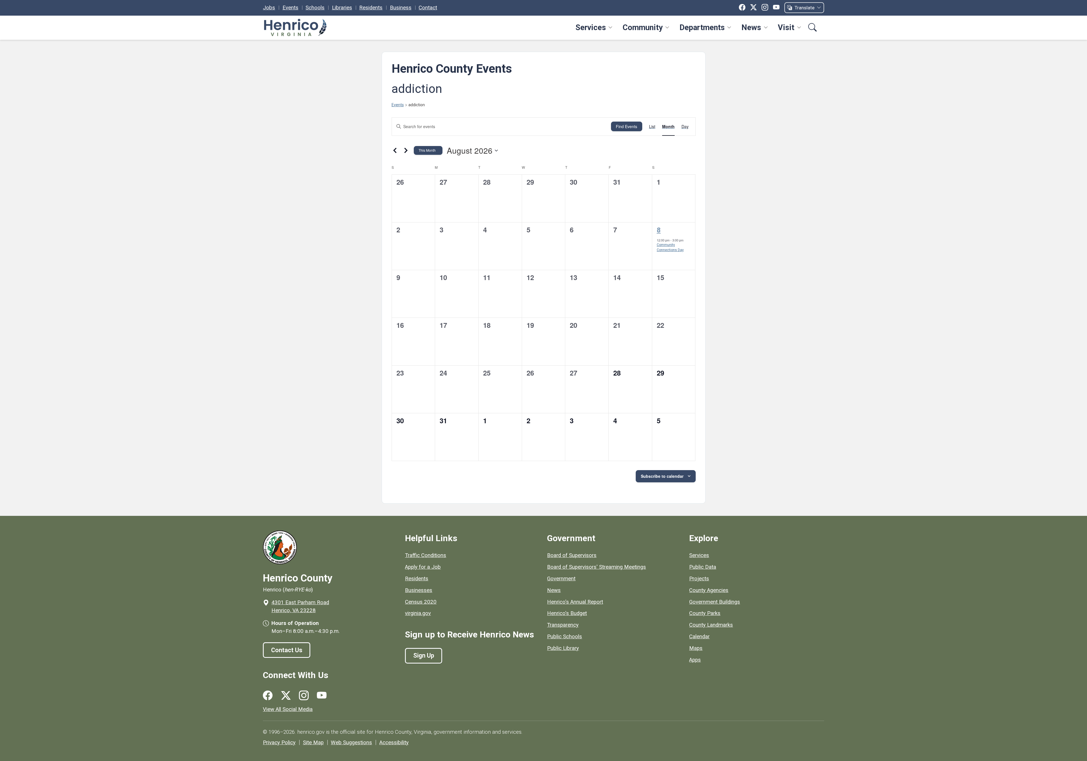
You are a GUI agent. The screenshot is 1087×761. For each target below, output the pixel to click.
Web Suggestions (351, 742)
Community (643, 27)
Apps (695, 660)
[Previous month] (395, 150)
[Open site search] (812, 27)
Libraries (342, 8)
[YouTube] (776, 7)
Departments (702, 27)
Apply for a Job (423, 567)
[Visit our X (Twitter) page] (286, 695)
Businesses (418, 590)
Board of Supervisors (572, 555)
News (751, 27)
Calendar (699, 636)
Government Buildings (714, 602)
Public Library (563, 648)
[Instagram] (765, 7)
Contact (428, 8)
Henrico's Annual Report (575, 602)
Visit (786, 27)
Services (590, 27)
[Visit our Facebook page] (268, 695)
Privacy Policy (279, 742)
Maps (696, 648)
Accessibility (394, 742)
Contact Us (286, 650)
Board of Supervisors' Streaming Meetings (596, 567)
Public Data (702, 567)
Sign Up (423, 655)
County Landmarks (711, 625)
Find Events (626, 126)
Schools (315, 8)
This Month (427, 150)
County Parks (704, 613)
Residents (371, 8)
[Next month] (406, 150)
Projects (699, 579)
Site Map (313, 742)
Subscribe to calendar (662, 476)
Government (561, 579)
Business (400, 8)
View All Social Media (288, 709)
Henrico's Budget (567, 613)
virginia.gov (418, 613)
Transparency (563, 625)
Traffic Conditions (425, 555)
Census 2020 (421, 602)
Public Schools (564, 636)
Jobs (269, 8)
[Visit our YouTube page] (322, 695)
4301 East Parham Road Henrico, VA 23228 (300, 606)
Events (290, 8)
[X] (753, 7)
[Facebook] (742, 7)
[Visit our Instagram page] (304, 695)
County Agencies (708, 590)
